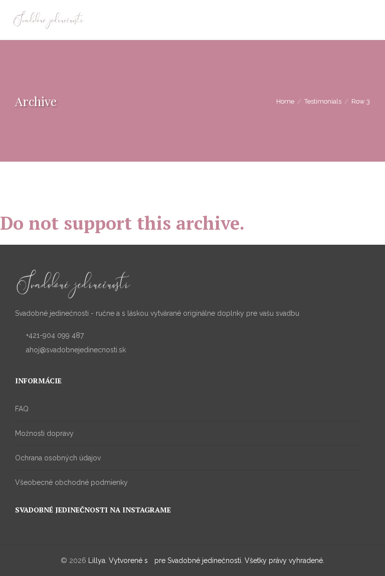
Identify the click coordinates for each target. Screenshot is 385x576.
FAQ (22, 409)
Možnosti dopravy (44, 433)
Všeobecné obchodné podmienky (71, 482)
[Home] (49, 20)
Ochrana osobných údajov (58, 458)
